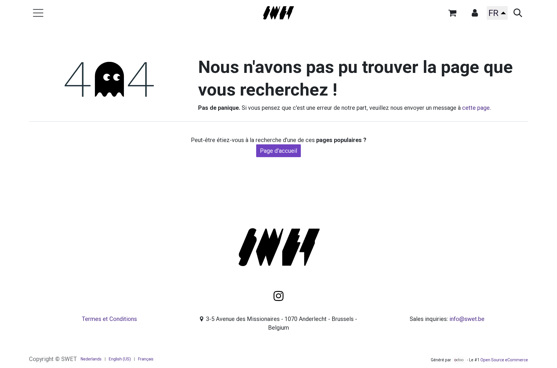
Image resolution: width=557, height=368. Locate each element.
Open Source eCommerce (504, 360)
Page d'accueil (278, 150)
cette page (476, 107)
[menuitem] (91, 359)
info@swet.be (466, 318)
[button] (474, 12)
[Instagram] (278, 296)
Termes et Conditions (109, 318)
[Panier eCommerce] (452, 13)
